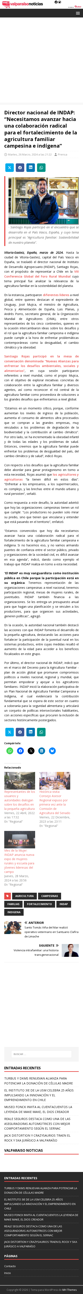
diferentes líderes (56, 295)
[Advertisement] (41, 61)
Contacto (10, 1266)
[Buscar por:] (41, 1054)
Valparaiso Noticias (23, 1150)
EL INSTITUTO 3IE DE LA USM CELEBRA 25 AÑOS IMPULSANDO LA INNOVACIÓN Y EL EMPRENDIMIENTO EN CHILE (39, 1095)
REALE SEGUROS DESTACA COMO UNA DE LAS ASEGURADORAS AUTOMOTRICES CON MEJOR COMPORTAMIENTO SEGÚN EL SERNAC (37, 1123)
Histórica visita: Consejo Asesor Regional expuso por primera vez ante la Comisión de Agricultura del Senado (54, 802)
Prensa (62, 154)
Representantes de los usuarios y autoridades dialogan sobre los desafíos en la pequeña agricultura (19, 800)
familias (13, 904)
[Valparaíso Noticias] (41, 6)
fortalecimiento (39, 904)
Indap (64, 904)
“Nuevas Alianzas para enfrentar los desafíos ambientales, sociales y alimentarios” (41, 366)
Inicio (7, 1273)
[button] (77, 13)
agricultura (24, 896)
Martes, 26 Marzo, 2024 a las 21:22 (30, 154)
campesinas (49, 896)
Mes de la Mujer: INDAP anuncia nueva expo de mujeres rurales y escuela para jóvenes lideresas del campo (19, 861)
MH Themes (69, 1290)
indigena (13, 912)
